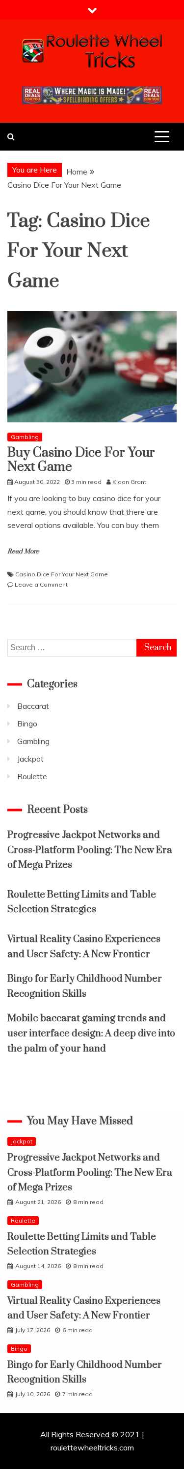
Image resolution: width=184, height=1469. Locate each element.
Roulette (32, 776)
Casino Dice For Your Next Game (61, 574)
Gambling (25, 436)
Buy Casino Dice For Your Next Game (81, 460)
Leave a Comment (41, 584)
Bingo (27, 723)
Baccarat (33, 706)
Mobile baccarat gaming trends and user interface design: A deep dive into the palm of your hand (91, 1033)
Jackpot (30, 759)
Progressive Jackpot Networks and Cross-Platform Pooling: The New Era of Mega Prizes (89, 850)
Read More (23, 551)
